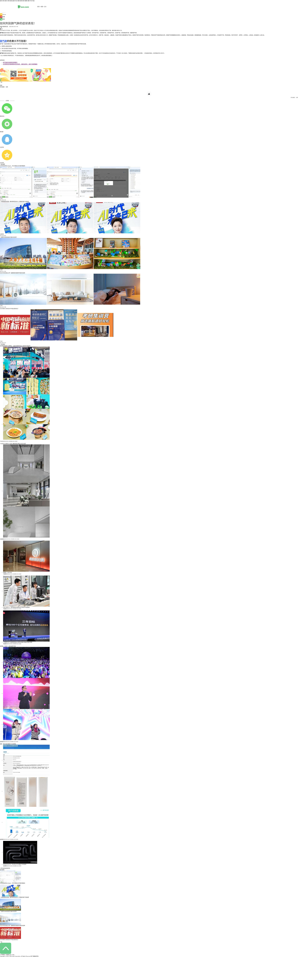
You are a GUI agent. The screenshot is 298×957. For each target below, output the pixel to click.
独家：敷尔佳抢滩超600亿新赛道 (8, 744)
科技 (33, 0)
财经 (23, 0)
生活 (16, 0)
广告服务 (7, 954)
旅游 (13, 0)
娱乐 (6, 0)
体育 (8, 0)
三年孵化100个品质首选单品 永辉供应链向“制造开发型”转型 (17, 642)
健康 (26, 0)
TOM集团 (2, 954)
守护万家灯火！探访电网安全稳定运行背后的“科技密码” (16, 607)
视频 (21, 0)
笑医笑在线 (5, 26)
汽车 (31, 0)
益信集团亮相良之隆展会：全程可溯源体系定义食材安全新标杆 (15, 345)
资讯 (3, 0)
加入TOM (12, 954)
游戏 (11, 0)
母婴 (18, 0)
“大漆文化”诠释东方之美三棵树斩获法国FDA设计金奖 (13, 443)
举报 (1, 85)
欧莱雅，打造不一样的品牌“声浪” (8, 646)
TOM (1, 441)
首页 (1, 0)
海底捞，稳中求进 (7, 572)
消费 (28, 0)
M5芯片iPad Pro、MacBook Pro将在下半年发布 (14, 864)
